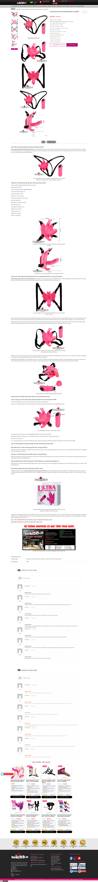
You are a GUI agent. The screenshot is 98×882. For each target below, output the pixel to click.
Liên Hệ (52, 864)
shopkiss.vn (14, 869)
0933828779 (58, 1)
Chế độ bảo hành (54, 861)
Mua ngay (72, 44)
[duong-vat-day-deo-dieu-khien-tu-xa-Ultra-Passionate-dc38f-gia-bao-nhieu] (14, 29)
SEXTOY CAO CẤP (52, 6)
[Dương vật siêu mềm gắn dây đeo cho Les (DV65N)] (64, 772)
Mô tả (43, 141)
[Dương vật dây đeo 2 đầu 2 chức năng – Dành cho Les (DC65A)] (49, 806)
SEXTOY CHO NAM (24, 6)
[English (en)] (56, 3)
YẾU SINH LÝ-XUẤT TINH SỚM (63, 6)
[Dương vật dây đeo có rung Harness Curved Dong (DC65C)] (33, 772)
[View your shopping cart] (31, 2)
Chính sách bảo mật (55, 857)
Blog (12, 873)
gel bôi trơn (33, 434)
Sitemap (12, 875)
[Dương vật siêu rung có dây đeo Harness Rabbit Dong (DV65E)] (64, 806)
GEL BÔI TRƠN (80, 6)
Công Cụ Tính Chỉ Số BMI (56, 868)
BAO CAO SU (73, 6)
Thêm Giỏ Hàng (61, 44)
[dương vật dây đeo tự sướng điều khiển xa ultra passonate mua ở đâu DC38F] (14, 14)
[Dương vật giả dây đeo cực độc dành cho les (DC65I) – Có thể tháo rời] (49, 772)
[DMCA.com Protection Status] (4, 881)
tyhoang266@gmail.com (16, 871)
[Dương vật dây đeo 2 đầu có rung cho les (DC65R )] (33, 806)
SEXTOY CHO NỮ (15, 6)
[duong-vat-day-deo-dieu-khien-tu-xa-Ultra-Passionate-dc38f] (14, 21)
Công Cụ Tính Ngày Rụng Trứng (57, 869)
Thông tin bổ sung (51, 141)
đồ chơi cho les (69, 21)
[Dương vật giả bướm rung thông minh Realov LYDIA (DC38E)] (18, 806)
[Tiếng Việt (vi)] (54, 3)
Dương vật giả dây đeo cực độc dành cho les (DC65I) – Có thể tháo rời (48, 781)
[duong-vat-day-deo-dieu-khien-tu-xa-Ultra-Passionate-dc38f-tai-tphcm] (14, 36)
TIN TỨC (13, 8)
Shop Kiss (13, 874)
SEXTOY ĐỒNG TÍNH (33, 6)
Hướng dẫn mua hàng (55, 860)
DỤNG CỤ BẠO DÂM (43, 6)
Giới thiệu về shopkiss (55, 856)
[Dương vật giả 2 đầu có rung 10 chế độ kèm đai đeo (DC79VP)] (18, 772)
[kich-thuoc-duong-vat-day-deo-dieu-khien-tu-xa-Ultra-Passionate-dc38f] (14, 43)
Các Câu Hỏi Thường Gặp (56, 863)
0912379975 (70, 1)
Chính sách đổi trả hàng (55, 858)
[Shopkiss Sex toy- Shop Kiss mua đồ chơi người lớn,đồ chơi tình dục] (22, 2)
